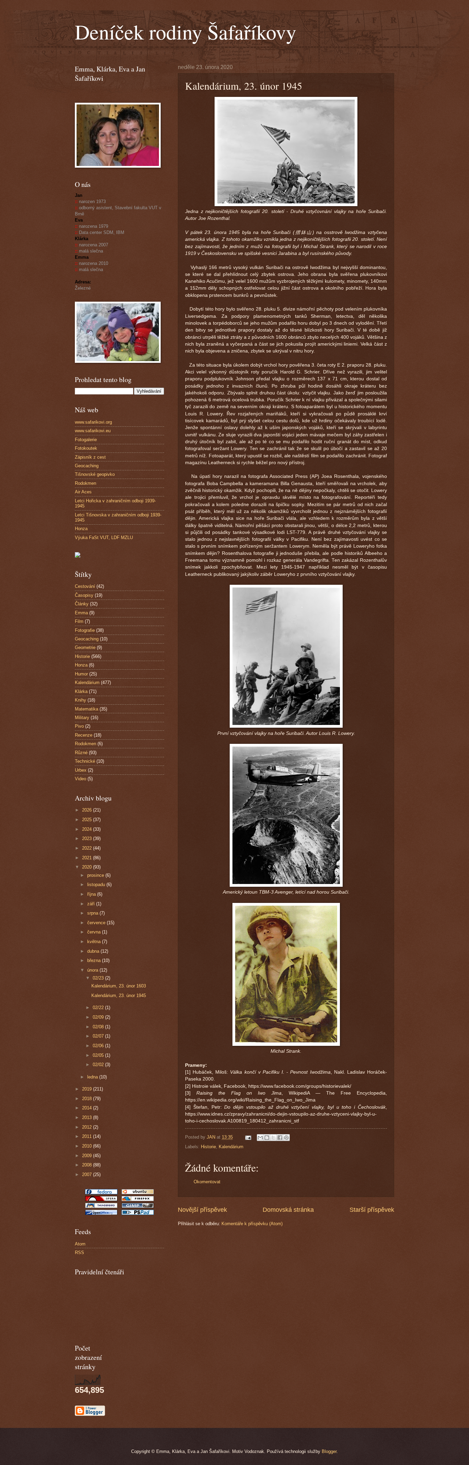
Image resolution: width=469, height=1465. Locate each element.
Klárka (81, 691)
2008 (87, 1164)
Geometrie (85, 647)
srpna (93, 913)
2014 (87, 1107)
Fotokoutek (86, 448)
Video (80, 778)
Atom (80, 1243)
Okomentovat (207, 1181)
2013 (87, 1117)
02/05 (99, 1055)
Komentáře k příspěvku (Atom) (252, 1223)
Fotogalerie (86, 439)
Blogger (329, 1451)
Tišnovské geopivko (95, 474)
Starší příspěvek (372, 1209)
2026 (87, 810)
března (94, 960)
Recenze (83, 735)
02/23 (99, 978)
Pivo (79, 726)
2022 (87, 848)
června (94, 932)
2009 (87, 1155)
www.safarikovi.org (93, 422)
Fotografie (85, 630)
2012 (87, 1127)
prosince (96, 875)
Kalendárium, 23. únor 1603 (118, 985)
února (93, 970)
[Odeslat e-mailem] (260, 1137)
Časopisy (84, 595)
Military (82, 717)
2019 (87, 1089)
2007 (87, 1174)
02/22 (99, 1007)
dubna (94, 951)
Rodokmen (85, 483)
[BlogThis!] (266, 1137)
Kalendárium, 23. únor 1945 (118, 995)
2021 (87, 857)
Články (82, 603)
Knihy (80, 700)
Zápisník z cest (90, 457)
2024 (87, 829)
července (97, 922)
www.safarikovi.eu (93, 430)
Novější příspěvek (202, 1209)
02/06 (99, 1045)
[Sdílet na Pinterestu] (286, 1137)
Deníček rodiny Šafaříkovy (185, 31)
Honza (81, 528)
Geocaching (87, 465)
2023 (87, 838)
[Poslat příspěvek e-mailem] (248, 1137)
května (94, 941)
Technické (85, 761)
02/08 (99, 1026)
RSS (79, 1252)
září (91, 903)
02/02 (99, 1064)
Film (79, 621)
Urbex (81, 770)
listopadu (96, 884)
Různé (81, 752)
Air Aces (83, 491)
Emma (81, 612)
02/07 (99, 1036)
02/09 (99, 1017)
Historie (208, 1146)
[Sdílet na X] (273, 1137)
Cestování (85, 586)
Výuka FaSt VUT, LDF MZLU (104, 537)
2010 (87, 1146)
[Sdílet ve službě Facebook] (279, 1137)
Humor (81, 673)
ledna (93, 1077)
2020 (87, 867)
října (92, 894)
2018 (87, 1098)
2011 (87, 1136)
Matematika (86, 709)
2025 (87, 819)
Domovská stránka (288, 1209)
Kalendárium (231, 1146)
